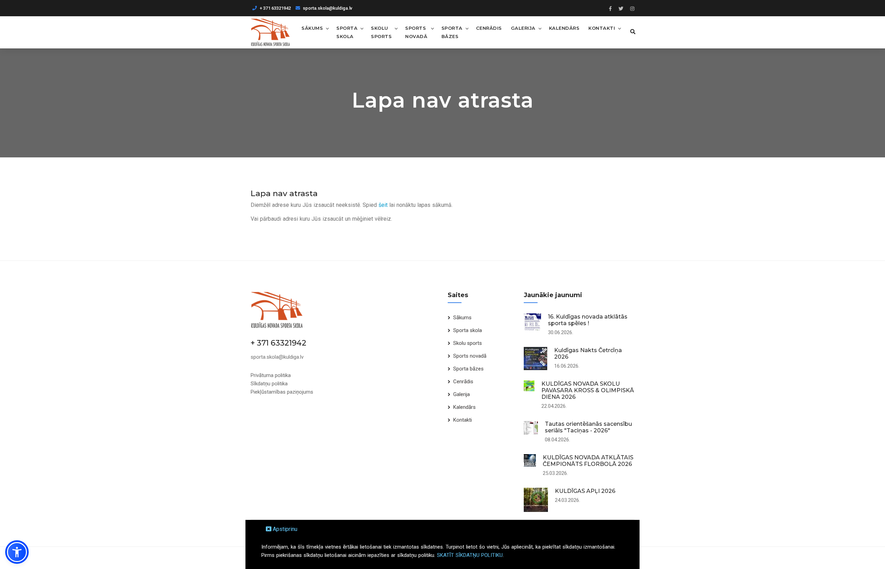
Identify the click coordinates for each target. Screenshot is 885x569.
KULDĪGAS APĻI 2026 (585, 491)
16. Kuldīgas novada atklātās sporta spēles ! (587, 320)
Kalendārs (564, 28)
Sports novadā (416, 32)
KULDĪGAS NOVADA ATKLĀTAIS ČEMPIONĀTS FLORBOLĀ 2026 (588, 460)
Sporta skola (346, 32)
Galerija (523, 28)
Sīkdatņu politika (269, 383)
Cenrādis (489, 28)
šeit (383, 205)
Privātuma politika (271, 375)
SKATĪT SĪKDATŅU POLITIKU (470, 555)
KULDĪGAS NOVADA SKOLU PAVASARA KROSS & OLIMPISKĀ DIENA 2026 (587, 390)
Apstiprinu (284, 529)
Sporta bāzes (452, 32)
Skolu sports (381, 32)
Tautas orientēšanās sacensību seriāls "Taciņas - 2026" (588, 427)
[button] (17, 552)
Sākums (312, 28)
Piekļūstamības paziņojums (282, 392)
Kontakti (601, 28)
